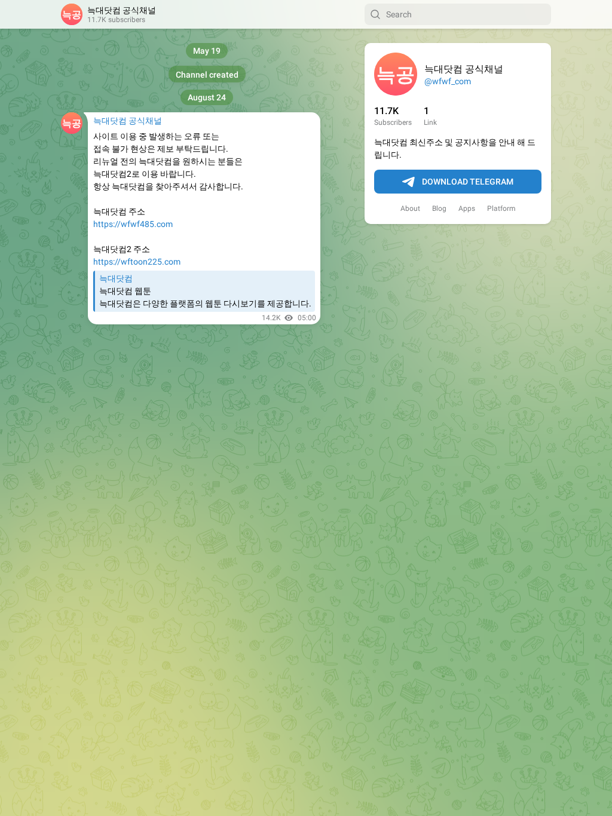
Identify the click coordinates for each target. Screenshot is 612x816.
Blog (439, 208)
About (410, 208)
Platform (501, 208)
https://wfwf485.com (133, 224)
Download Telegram (467, 181)
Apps (466, 208)
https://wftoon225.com (136, 261)
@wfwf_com (447, 81)
